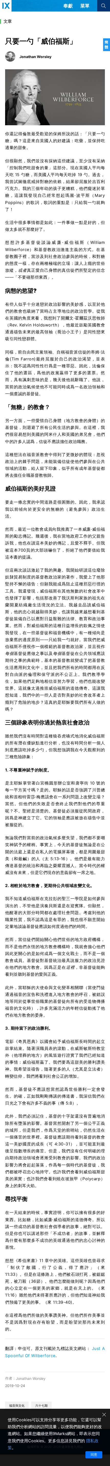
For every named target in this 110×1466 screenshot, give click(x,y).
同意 (94, 1454)
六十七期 (41, 1405)
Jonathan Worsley (31, 1378)
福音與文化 (17, 1405)
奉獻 (68, 5)
